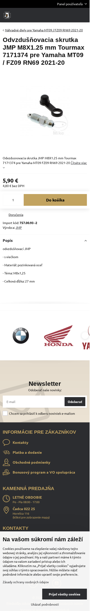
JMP (19, 227)
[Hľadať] (62, 15)
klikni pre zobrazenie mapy (31, 517)
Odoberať (75, 402)
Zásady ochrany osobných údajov (26, 582)
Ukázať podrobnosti (45, 604)
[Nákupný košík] (73, 15)
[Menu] (84, 15)
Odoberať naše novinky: (45, 390)
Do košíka (55, 199)
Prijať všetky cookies (64, 594)
